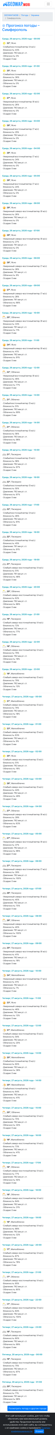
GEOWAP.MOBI (11, 15)
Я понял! (39, 1431)
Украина (35, 15)
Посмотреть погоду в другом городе (27, 1408)
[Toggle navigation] (48, 4)
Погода (24, 15)
